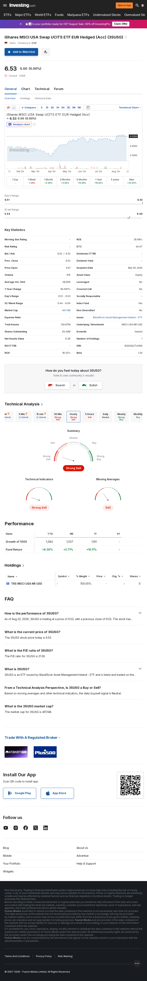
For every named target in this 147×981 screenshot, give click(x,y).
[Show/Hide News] (88, 108)
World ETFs (43, 14)
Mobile (7, 855)
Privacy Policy (44, 956)
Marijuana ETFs (78, 14)
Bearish (60, 385)
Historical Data (43, 98)
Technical (41, 89)
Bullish (93, 385)
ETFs (7, 14)
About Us (82, 847)
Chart (25, 89)
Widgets (8, 871)
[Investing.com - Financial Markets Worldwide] (22, 5)
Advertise (83, 855)
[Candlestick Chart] (8, 108)
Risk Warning (65, 956)
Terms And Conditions (17, 956)
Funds (59, 14)
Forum (58, 89)
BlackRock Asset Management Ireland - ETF (117, 317)
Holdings (25, 98)
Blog (6, 847)
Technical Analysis (22, 404)
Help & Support (86, 863)
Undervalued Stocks (107, 14)
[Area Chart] (14, 108)
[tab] (24, 416)
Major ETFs (23, 14)
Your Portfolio (11, 863)
